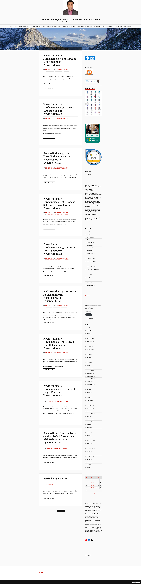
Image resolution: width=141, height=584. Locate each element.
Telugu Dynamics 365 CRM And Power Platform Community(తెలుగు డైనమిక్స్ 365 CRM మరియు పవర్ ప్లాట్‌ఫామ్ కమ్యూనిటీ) (109, 26)
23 (91, 487)
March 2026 (89, 335)
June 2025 (89, 360)
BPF (87, 239)
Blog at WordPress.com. (70, 581)
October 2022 (90, 419)
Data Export (89, 245)
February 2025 (90, 370)
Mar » (95, 493)
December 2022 (90, 413)
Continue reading (48, 89)
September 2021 (90, 454)
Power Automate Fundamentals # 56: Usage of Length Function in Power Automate (59, 343)
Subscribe (89, 314)
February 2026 (90, 338)
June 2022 (89, 429)
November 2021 (90, 448)
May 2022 (89, 432)
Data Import (89, 247)
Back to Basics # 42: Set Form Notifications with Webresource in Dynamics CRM (59, 296)
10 (93, 482)
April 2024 (89, 397)
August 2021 (89, 456)
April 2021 (89, 467)
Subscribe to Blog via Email (92, 301)
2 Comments (64, 448)
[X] (92, 540)
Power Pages (89, 264)
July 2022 (89, 427)
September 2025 (90, 352)
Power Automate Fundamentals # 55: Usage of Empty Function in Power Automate (59, 390)
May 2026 (89, 330)
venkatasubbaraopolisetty (61, 69)
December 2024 (90, 376)
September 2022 (90, 421)
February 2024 (90, 403)
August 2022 (89, 424)
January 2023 (89, 411)
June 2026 (89, 327)
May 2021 (89, 464)
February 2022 (90, 440)
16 (91, 485)
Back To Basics (90, 237)
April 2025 (89, 365)
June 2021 (89, 462)
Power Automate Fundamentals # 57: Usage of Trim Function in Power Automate (59, 249)
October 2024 (90, 381)
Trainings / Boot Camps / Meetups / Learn (37, 26)
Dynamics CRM (49, 168)
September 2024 (90, 384)
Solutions (89, 277)
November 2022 (90, 416)
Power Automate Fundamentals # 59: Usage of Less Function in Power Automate (59, 109)
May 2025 (89, 362)
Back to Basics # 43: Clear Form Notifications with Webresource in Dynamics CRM (57, 157)
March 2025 (89, 368)
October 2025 (90, 349)
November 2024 (90, 378)
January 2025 (89, 373)
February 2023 (90, 408)
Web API (88, 282)
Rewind (72, 483)
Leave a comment (49, 484)
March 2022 (89, 438)
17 (93, 485)
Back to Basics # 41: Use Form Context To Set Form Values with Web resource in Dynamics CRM (59, 437)
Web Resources (56, 168)
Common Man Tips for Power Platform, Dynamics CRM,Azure (70, 19)
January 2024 (89, 405)
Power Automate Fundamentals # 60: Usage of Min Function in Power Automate (59, 60)
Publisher (89, 272)
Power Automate (50, 119)
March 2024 (89, 400)
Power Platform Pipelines (92, 269)
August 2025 (89, 354)
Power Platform (58, 119)
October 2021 (90, 451)
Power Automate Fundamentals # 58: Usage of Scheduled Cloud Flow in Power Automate (59, 203)
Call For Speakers (66, 26)
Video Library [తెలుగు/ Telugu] (78, 26)
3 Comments (64, 168)
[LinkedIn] (89, 540)
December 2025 (90, 344)
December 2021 (90, 446)
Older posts (61, 510)
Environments (89, 256)
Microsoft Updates (22, 26)
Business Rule (89, 242)
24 (93, 487)
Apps (88, 231)
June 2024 (89, 392)
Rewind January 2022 (55, 478)
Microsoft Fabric (90, 258)
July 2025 (89, 357)
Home (11, 26)
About (15, 26)
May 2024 (89, 395)
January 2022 (89, 443)
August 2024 (89, 386)
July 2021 (89, 459)
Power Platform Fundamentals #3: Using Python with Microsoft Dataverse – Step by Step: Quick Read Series (92, 219)
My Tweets (87, 295)
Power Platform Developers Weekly (54, 26)
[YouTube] (86, 540)
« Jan (92, 493)
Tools (88, 280)
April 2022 (89, 435)
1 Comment (66, 119)
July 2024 (89, 389)
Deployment (89, 250)
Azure (88, 234)
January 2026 (89, 341)
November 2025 (90, 346)
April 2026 (89, 333)
